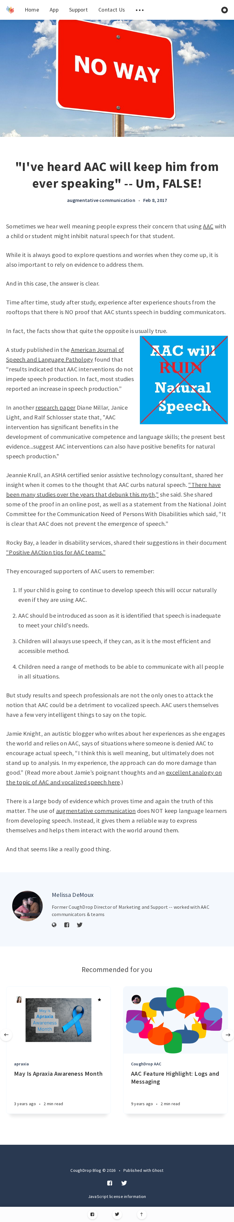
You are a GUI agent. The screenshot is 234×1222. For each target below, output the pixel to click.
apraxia (21, 1064)
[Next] (228, 1035)
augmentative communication (101, 200)
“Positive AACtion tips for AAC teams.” (55, 552)
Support (78, 9)
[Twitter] (117, 1214)
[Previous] (6, 1035)
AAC (208, 226)
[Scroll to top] (142, 1214)
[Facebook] (92, 1214)
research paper (55, 407)
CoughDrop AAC (146, 1064)
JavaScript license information (117, 1196)
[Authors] (19, 999)
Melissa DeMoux (73, 894)
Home (32, 9)
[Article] (58, 1020)
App (54, 9)
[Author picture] (27, 906)
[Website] (54, 925)
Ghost (158, 1170)
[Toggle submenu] (140, 10)
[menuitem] (10, 10)
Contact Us (111, 9)
